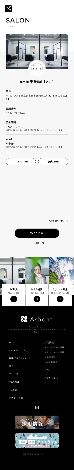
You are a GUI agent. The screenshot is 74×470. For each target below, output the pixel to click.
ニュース (13, 374)
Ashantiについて (18, 350)
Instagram (21, 161)
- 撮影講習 (50, 357)
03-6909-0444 (15, 113)
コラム (47, 370)
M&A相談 (14, 382)
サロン (12, 366)
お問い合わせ (51, 378)
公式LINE (53, 161)
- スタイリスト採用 (54, 347)
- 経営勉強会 (51, 362)
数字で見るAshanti (19, 358)
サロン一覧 (39, 243)
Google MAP (57, 220)
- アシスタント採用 (54, 352)
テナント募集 (16, 397)
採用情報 (49, 342)
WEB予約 (37, 233)
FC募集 (13, 389)
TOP (11, 342)
